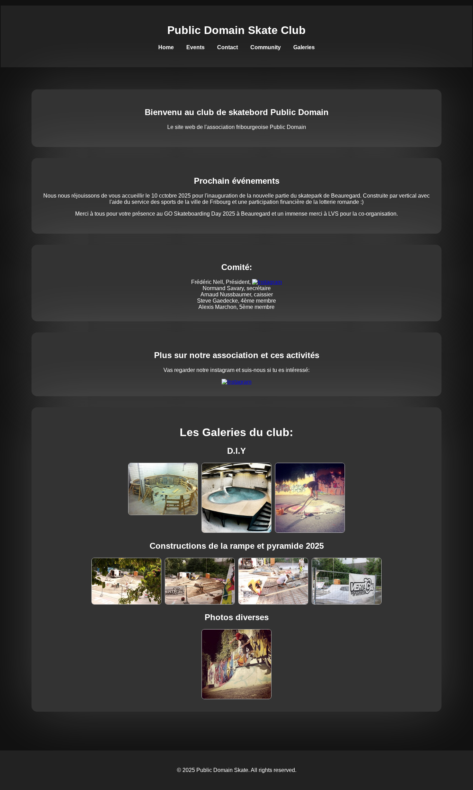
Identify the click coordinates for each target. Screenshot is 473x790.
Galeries (304, 47)
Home (166, 47)
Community (265, 47)
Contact (227, 47)
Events (195, 47)
